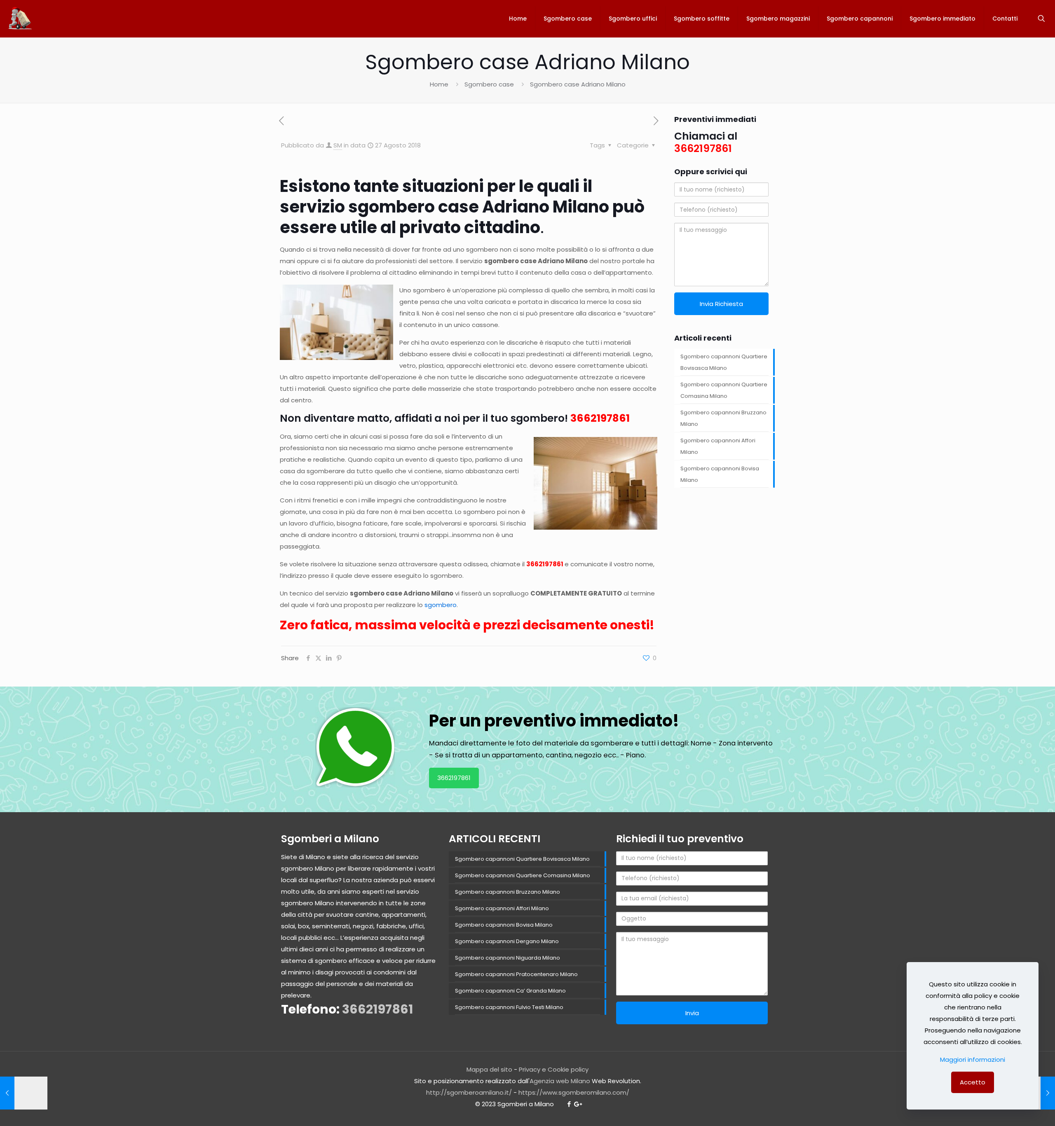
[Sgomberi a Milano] (20, 18)
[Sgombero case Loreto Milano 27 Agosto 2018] (23, 1093)
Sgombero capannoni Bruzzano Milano (723, 418)
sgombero (440, 604)
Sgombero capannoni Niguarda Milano (507, 958)
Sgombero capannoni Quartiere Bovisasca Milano (723, 362)
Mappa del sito (489, 1069)
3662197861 (600, 418)
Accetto (972, 1082)
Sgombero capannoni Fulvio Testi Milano (509, 1007)
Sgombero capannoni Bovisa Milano (719, 474)
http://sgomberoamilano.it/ (469, 1092)
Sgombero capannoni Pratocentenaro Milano (516, 974)
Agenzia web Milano (560, 1081)
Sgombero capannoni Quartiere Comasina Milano (723, 390)
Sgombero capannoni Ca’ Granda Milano (510, 991)
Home (439, 84)
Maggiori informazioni (972, 1059)
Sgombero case (489, 84)
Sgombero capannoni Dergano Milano (507, 941)
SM (337, 145)
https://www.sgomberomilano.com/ (573, 1092)
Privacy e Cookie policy (553, 1069)
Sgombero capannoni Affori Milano (717, 446)
